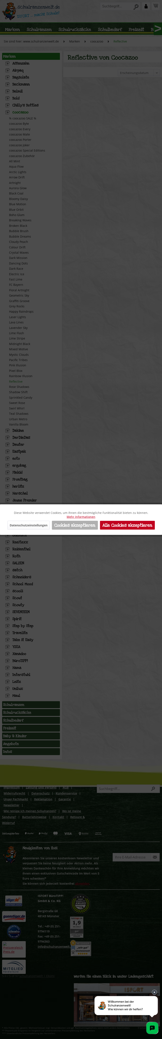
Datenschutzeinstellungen (28, 525)
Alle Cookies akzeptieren (127, 525)
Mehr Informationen (81, 517)
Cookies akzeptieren (74, 525)
